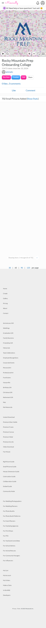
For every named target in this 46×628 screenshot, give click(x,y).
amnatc (9, 71)
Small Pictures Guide (9, 467)
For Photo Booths (8, 511)
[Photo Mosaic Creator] (11, 3)
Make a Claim (7, 585)
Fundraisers (7, 377)
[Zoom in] (29, 54)
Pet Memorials (7, 407)
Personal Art (7, 368)
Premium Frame (8, 427)
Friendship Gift (8, 343)
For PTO (5, 536)
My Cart (5, 570)
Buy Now (6, 77)
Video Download (8, 447)
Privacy (14, 608)
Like (14, 90)
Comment (30, 90)
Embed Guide (7, 486)
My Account (7, 575)
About (5, 308)
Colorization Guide (9, 476)
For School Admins (9, 546)
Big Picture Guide (8, 462)
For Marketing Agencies (10, 526)
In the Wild (6, 590)
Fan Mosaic (6, 452)
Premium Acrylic (8, 442)
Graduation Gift (8, 333)
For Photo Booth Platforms (11, 516)
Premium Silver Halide (10, 422)
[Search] (8, 54)
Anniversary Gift (8, 323)
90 (22, 268)
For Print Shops (8, 531)
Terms (18, 608)
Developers (6, 595)
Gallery (5, 298)
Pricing (5, 303)
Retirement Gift (8, 397)
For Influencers (8, 560)
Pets (4, 402)
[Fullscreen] (43, 54)
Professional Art (8, 373)
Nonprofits (6, 382)
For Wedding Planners (10, 506)
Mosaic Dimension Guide (11, 471)
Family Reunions (8, 338)
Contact (5, 313)
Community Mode (9, 491)
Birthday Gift (7, 387)
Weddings (6, 328)
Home (5, 288)
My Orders (6, 580)
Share (30, 77)
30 (10, 268)
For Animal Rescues (9, 551)
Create (5, 293)
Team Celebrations (9, 353)
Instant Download (9, 417)
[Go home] (39, 54)
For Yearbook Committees (11, 541)
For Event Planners (9, 521)
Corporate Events (8, 363)
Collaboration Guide (9, 481)
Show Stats (32, 98)
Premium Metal (8, 437)
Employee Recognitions (10, 358)
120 (28, 268)
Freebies (16, 77)
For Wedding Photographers (12, 501)
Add (23, 77)
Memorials (6, 348)
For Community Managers (11, 556)
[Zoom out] (34, 54)
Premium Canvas (8, 432)
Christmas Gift (7, 392)
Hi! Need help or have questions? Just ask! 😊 (24, 8)
